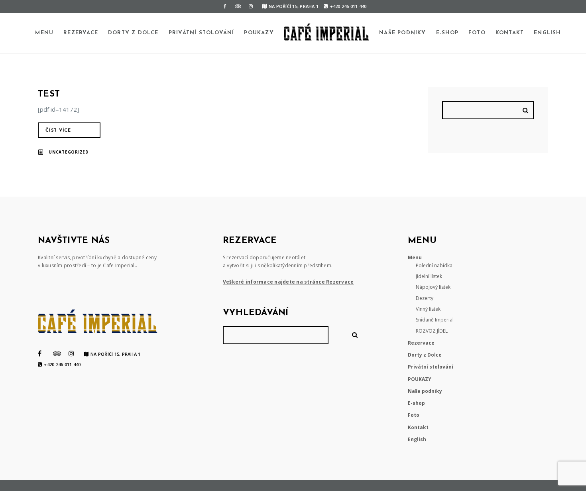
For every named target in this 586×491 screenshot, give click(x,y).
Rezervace (80, 32)
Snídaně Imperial (435, 319)
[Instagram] (251, 6)
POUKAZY (258, 32)
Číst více (58, 130)
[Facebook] (225, 6)
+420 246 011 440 (348, 6)
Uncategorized (69, 152)
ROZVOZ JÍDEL (432, 330)
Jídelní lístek (429, 276)
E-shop (447, 32)
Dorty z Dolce (133, 32)
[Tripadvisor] (238, 6)
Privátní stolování (201, 32)
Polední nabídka (434, 265)
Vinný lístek (428, 309)
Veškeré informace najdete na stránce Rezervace (288, 281)
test (49, 94)
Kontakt (510, 32)
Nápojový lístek (433, 287)
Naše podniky (402, 32)
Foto (477, 32)
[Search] (526, 110)
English (547, 32)
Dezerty (424, 298)
